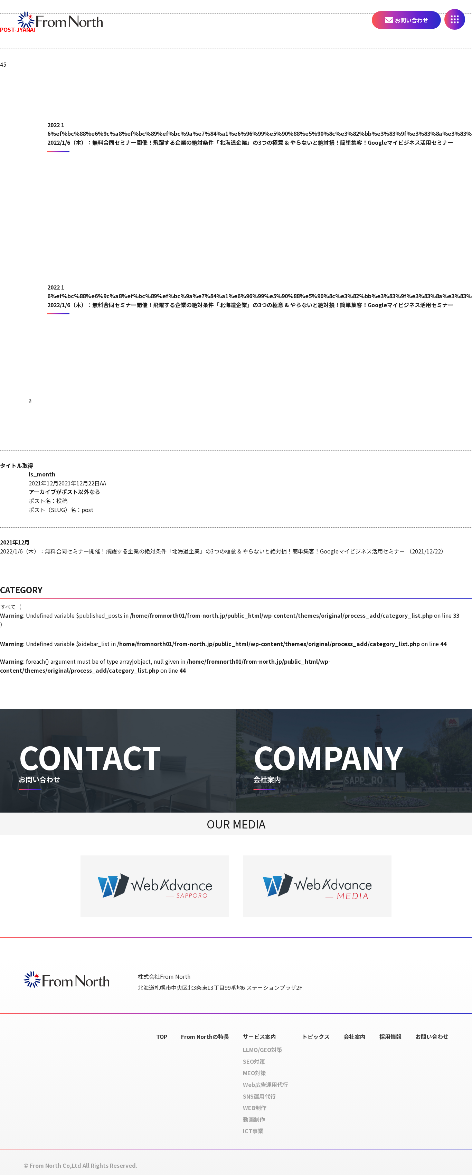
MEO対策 (254, 1073)
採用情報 (390, 1036)
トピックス (316, 1036)
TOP (161, 1036)
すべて (229, 615)
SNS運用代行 (259, 1096)
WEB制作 (254, 1107)
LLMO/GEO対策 (262, 1049)
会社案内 (354, 1036)
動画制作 (254, 1119)
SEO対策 (254, 1061)
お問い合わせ (411, 20)
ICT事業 (253, 1131)
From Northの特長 (205, 1036)
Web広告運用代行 (265, 1084)
